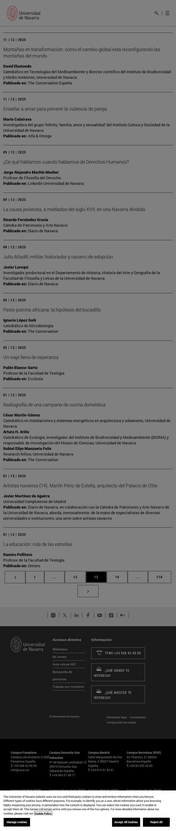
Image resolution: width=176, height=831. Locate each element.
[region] (88, 810)
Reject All (156, 822)
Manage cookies (17, 822)
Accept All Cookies (126, 822)
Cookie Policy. (43, 813)
